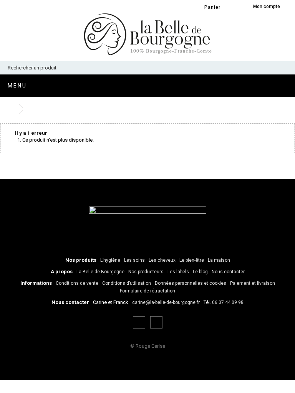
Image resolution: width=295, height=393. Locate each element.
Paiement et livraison (252, 283)
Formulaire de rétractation (147, 291)
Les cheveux (162, 260)
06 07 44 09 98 (228, 302)
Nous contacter (228, 271)
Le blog (200, 271)
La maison (219, 260)
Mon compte (266, 6)
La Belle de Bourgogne (100, 271)
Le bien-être (191, 260)
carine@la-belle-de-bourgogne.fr (166, 302)
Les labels (178, 271)
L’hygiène (110, 260)
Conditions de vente (77, 283)
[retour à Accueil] (11, 109)
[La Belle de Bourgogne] (148, 34)
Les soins (134, 260)
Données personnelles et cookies (190, 283)
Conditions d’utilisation (126, 283)
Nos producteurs (146, 271)
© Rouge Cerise (147, 346)
